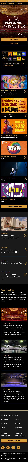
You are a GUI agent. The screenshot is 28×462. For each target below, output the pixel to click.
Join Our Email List (14, 441)
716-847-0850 (6, 436)
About (17, 424)
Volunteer (19, 3)
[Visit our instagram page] (8, 447)
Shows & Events (7, 415)
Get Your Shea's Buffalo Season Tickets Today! (13, 2)
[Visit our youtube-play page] (18, 447)
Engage (18, 419)
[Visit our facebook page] (3, 447)
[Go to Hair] (25, 157)
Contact (18, 428)
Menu (22, 9)
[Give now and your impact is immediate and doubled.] (25, 249)
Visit (16, 415)
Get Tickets (14, 39)
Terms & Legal (4, 456)
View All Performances (13, 206)
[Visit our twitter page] (13, 447)
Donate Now (14, 43)
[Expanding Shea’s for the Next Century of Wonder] (25, 235)
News (3, 428)
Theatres (4, 419)
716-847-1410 (20, 436)
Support (4, 424)
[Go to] (22, 64)
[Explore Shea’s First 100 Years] (25, 263)
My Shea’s (3, 3)
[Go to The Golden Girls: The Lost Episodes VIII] (25, 91)
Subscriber (11, 3)
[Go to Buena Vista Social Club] (25, 136)
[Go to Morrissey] (25, 178)
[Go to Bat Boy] (25, 200)
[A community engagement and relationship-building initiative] (25, 274)
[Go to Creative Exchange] (25, 115)
